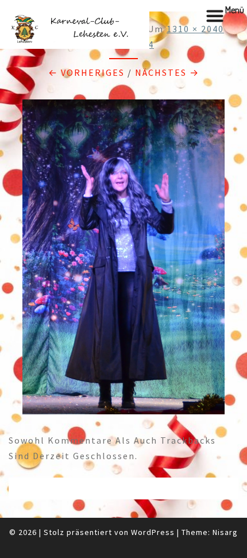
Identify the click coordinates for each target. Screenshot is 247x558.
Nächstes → (167, 72)
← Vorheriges (86, 72)
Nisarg (225, 532)
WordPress (153, 532)
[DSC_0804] (123, 260)
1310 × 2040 (195, 28)
